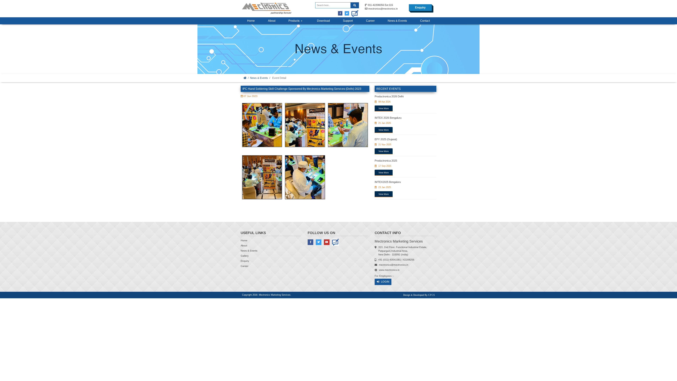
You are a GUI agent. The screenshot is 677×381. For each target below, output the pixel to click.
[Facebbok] (340, 13)
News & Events (397, 20)
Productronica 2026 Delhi (389, 96)
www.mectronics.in (389, 269)
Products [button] (294, 20)
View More (384, 108)
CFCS (431, 295)
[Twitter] (347, 13)
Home (251, 20)
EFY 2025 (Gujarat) (386, 139)
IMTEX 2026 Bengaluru (388, 117)
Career (370, 20)
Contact (425, 20)
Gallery (245, 255)
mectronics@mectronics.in (383, 8)
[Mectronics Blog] (353, 12)
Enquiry (420, 7)
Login (385, 281)
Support (348, 20)
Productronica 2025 (386, 160)
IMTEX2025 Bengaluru (388, 181)
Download (323, 20)
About (271, 20)
